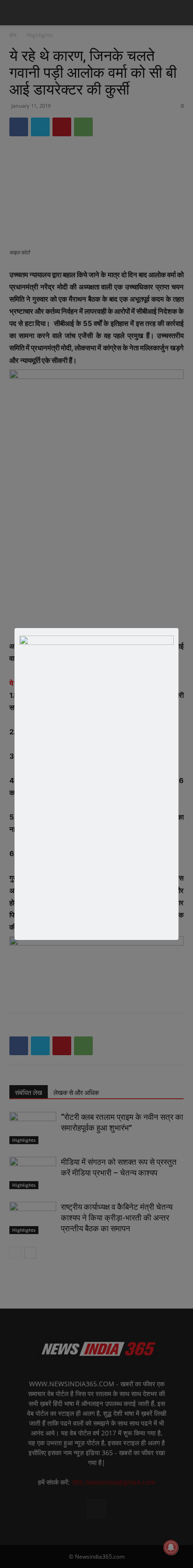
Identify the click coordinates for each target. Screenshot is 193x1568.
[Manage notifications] (170, 1547)
